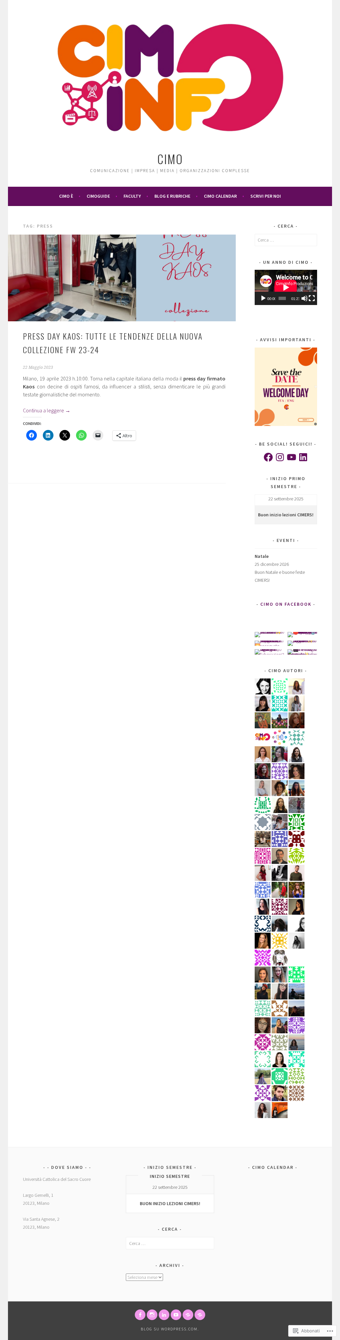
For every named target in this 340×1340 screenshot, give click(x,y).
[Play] (263, 298)
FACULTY (132, 196)
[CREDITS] (188, 1314)
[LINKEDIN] (164, 1314)
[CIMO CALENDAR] (200, 1314)
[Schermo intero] (311, 298)
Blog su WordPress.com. (170, 1328)
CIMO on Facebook (285, 604)
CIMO (170, 158)
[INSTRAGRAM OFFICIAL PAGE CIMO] (152, 1314)
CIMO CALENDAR (220, 196)
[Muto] (304, 298)
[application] (286, 287)
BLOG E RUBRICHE (172, 196)
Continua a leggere (46, 410)
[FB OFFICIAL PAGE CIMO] (140, 1314)
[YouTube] (291, 457)
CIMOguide (98, 196)
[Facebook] (268, 457)
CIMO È (66, 196)
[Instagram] (280, 457)
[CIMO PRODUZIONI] (176, 1314)
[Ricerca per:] (286, 240)
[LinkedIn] (303, 457)
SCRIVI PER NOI (265, 196)
